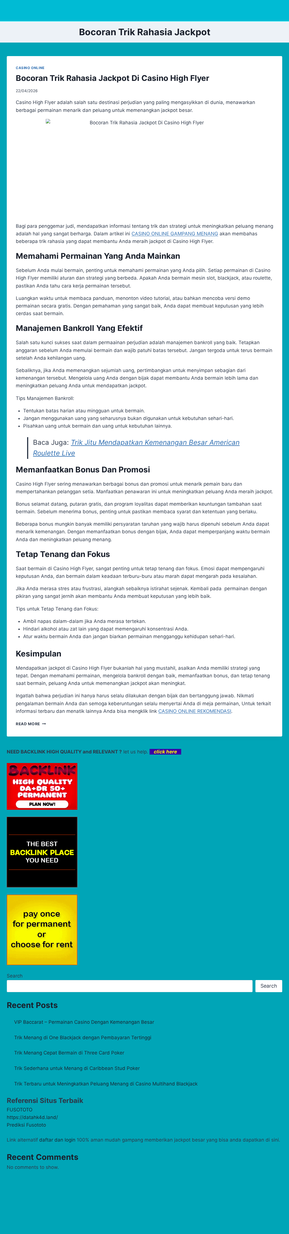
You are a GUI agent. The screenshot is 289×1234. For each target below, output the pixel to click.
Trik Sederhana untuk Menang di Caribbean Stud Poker (77, 1068)
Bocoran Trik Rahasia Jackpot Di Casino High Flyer (112, 78)
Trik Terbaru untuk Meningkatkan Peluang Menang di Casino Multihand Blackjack (106, 1084)
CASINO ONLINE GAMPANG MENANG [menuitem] (175, 233)
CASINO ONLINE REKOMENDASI (194, 711)
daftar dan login (57, 1140)
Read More (31, 724)
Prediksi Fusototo (26, 1125)
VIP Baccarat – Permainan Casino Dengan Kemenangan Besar (84, 1022)
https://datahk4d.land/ (32, 1117)
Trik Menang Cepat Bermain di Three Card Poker (69, 1053)
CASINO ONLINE (30, 68)
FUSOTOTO (19, 1110)
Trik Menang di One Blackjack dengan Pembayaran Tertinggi (82, 1037)
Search (15, 976)
